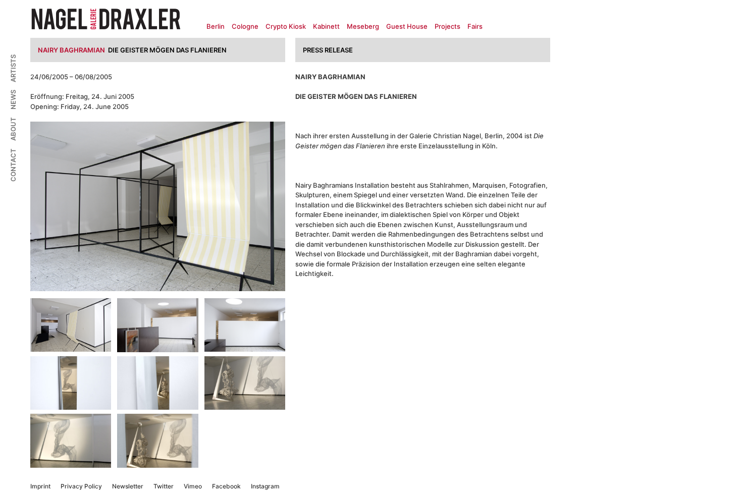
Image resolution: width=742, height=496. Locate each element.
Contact (13, 165)
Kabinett (326, 26)
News (13, 99)
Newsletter (127, 486)
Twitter (163, 486)
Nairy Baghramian (71, 50)
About (13, 129)
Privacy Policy (81, 486)
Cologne (245, 26)
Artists (13, 68)
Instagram (265, 486)
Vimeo (193, 486)
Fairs (475, 26)
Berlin (215, 26)
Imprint (40, 486)
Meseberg (363, 26)
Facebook (226, 486)
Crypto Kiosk (286, 26)
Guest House (407, 26)
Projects (447, 26)
